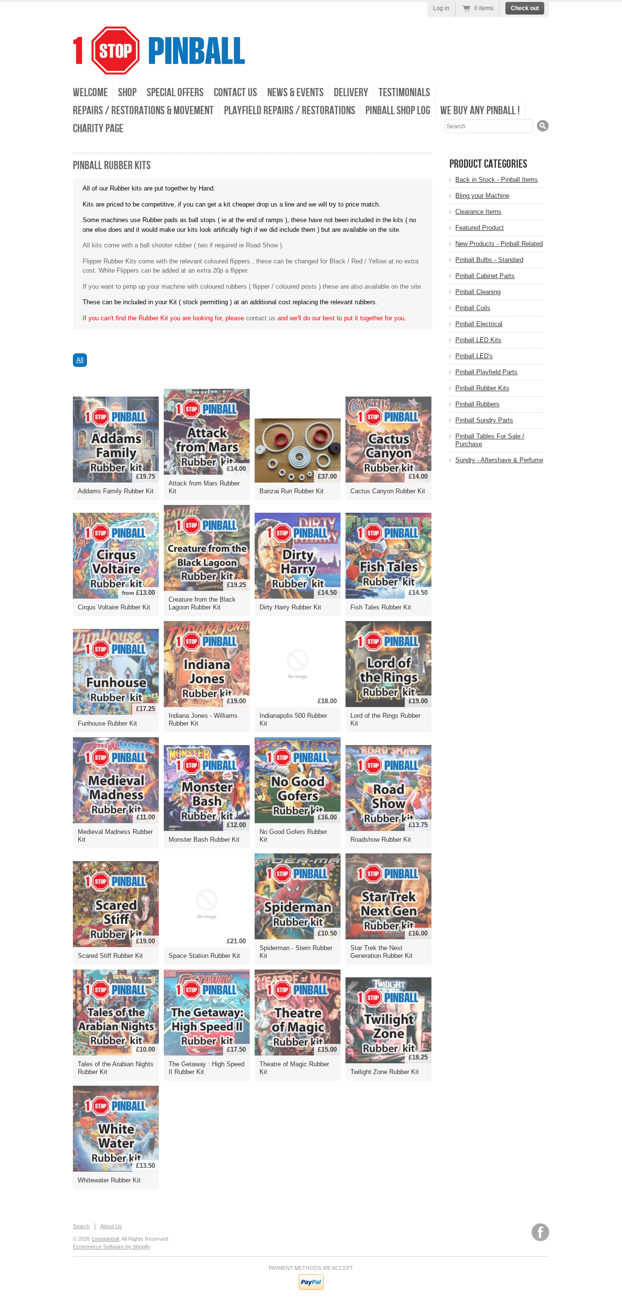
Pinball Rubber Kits (482, 388)
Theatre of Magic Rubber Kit (294, 1067)
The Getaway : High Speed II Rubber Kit (206, 1067)
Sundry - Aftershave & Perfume (499, 460)
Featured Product (479, 227)
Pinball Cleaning (478, 291)
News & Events (295, 93)
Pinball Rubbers (477, 404)
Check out (525, 8)
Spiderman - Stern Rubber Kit (295, 951)
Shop (127, 93)
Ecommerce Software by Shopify (111, 1246)
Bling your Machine (482, 195)
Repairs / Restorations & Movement (143, 111)
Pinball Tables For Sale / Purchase (489, 440)
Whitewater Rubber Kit (109, 1180)
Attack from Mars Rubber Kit (204, 487)
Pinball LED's (474, 356)
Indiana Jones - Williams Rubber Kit (203, 719)
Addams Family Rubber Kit (116, 491)
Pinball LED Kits (478, 340)
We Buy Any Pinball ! (480, 111)
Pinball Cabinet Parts (485, 275)
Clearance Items (478, 211)
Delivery (351, 93)
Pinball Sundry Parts (484, 420)
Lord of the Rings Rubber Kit (385, 719)
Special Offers (175, 93)
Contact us (235, 93)
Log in (441, 8)
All (80, 360)
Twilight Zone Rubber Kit (384, 1071)
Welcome (90, 93)
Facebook (540, 1232)
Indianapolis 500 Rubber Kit (293, 719)
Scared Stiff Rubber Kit (110, 955)
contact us (261, 318)
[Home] (159, 68)
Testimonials (404, 93)
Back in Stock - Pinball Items (496, 179)
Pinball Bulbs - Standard (489, 259)
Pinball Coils (472, 308)
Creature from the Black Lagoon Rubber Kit (202, 603)
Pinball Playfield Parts (486, 372)
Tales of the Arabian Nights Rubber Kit (116, 1067)
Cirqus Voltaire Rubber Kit (114, 607)
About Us (111, 1226)
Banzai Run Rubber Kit (291, 491)
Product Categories (488, 164)
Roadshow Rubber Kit (380, 839)
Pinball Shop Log (397, 111)
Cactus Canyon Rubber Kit (387, 491)
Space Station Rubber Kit (204, 955)
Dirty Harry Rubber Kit (290, 607)
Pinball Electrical (478, 324)
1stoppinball (105, 1239)
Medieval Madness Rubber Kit (115, 835)
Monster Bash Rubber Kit (204, 839)
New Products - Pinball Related (499, 243)
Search (81, 1226)
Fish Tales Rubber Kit (380, 607)
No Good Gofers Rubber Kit (293, 835)
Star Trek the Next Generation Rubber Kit (381, 951)
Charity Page (98, 128)
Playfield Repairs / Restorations (289, 111)
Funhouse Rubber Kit (107, 723)
